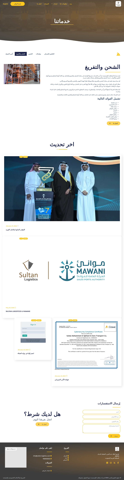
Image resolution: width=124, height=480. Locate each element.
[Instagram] (111, 463)
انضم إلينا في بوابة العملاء (26, 353)
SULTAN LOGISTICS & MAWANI (18, 311)
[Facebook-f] (118, 463)
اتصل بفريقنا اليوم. (42, 419)
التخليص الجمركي (49, 54)
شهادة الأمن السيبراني (62, 380)
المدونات (46, 4)
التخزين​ (30, 54)
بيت (71, 4)
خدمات (55, 4)
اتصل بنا (39, 4)
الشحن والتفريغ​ (20, 54)
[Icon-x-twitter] (114, 463)
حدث (21, 157)
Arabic (25, 157)
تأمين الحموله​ (9, 54)
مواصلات (38, 54)
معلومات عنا (63, 4)
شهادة (70, 320)
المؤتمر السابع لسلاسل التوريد (15, 230)
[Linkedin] (107, 463)
